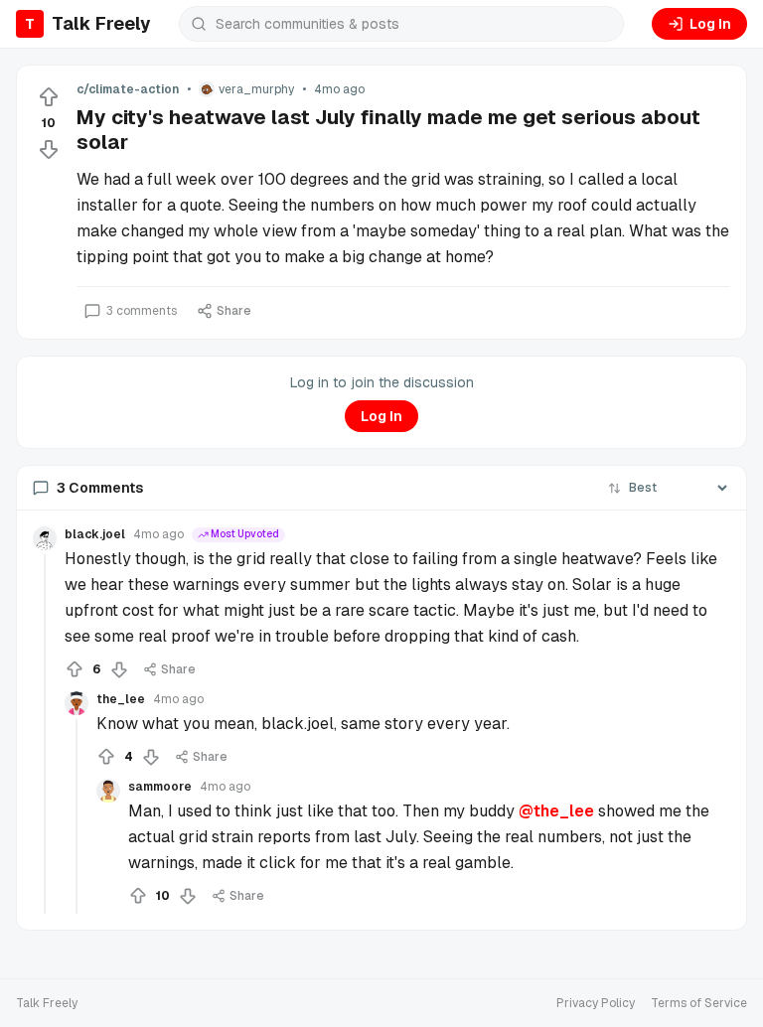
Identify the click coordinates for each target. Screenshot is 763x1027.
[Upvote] (49, 97)
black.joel (95, 534)
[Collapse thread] (45, 734)
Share (234, 311)
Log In (710, 24)
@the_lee (556, 811)
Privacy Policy (595, 1003)
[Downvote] (49, 149)
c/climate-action (127, 89)
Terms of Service (699, 1003)
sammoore (160, 787)
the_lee (120, 699)
